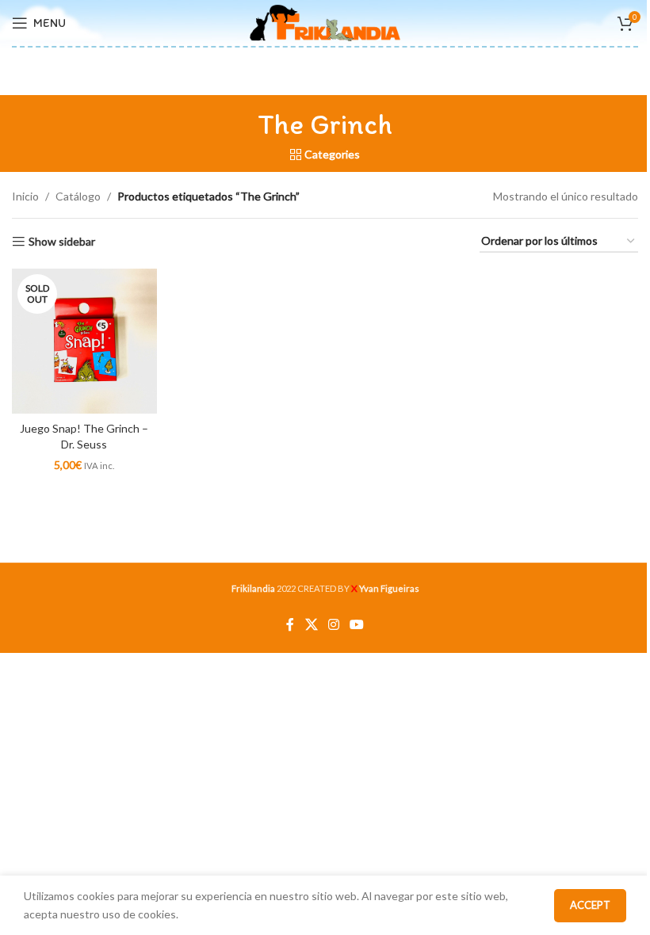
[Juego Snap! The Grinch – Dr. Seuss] (84, 341)
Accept (590, 905)
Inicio (25, 196)
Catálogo (78, 196)
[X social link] (311, 624)
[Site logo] (325, 22)
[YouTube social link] (357, 624)
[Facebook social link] (290, 624)
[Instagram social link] (333, 624)
